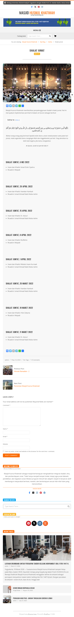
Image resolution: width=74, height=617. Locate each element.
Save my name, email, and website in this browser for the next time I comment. (30, 451)
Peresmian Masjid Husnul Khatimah (27, 386)
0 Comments (35, 360)
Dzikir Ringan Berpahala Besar (23, 588)
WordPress (47, 614)
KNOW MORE (37, 489)
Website (5, 444)
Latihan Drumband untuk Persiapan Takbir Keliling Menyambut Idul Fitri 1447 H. (37, 563)
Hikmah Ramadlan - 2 (21, 371)
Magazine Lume (32, 614)
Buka (17, 120)
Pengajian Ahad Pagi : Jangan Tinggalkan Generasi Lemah (32, 598)
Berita (37, 54)
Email (5, 436)
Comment (6, 405)
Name (5, 429)
